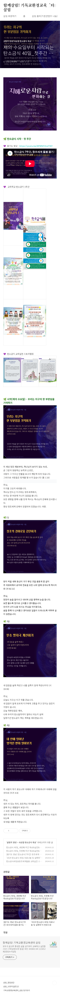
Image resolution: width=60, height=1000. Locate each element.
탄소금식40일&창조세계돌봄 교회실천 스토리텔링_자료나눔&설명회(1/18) (24, 863)
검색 (48, 5)
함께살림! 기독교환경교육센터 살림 (28, 6)
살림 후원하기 (9, 16)
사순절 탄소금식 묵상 (27, 842)
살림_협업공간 (8, 982)
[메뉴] (54, 5)
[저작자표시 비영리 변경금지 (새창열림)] (34, 831)
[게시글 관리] (15, 831)
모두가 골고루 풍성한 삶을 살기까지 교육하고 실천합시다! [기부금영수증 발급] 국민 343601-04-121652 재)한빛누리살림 (24, 949)
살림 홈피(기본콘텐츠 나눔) (44, 16)
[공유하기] (11, 831)
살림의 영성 (11, 842)
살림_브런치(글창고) (11, 986)
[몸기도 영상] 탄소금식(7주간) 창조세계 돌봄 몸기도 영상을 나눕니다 (23, 856)
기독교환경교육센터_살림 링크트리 (16, 990)
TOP (54, 983)
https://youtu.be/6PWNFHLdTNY (35, 145)
